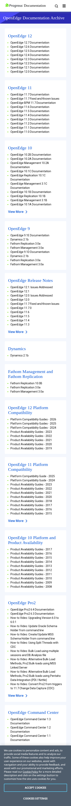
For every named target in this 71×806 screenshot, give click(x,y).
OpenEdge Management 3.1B (28, 200)
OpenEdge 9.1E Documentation (29, 235)
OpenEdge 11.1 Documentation (29, 127)
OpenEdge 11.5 (19, 316)
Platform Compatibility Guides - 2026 (33, 419)
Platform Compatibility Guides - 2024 (33, 427)
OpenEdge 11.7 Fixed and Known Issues (34, 98)
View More (15, 212)
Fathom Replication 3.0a (25, 243)
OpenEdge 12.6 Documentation (29, 46)
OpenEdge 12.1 (19, 291)
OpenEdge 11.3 (19, 324)
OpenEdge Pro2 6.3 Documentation (32, 613)
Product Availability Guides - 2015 (31, 513)
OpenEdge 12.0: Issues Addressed (31, 295)
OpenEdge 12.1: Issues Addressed (31, 287)
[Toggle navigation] (64, 5)
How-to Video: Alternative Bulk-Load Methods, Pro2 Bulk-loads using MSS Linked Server (33, 663)
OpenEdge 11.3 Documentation (29, 119)
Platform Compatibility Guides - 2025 (33, 423)
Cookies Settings (35, 798)
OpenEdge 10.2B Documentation (30, 154)
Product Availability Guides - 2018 (31, 501)
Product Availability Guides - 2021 (31, 440)
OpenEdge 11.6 (19, 312)
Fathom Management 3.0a (27, 247)
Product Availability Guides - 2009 (31, 582)
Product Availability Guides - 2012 (31, 570)
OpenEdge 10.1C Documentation (30, 171)
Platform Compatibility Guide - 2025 (32, 476)
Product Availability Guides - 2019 (31, 448)
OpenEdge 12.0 (19, 299)
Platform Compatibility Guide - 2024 (32, 480)
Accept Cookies (35, 787)
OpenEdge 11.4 (19, 320)
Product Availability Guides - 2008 (31, 586)
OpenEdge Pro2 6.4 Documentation (32, 609)
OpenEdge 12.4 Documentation (29, 55)
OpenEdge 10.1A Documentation (30, 204)
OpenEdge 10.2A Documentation (30, 158)
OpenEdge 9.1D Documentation (30, 251)
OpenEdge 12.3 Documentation (29, 59)
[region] (35, 775)
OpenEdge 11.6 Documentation (29, 106)
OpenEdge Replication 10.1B (28, 196)
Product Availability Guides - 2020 (31, 444)
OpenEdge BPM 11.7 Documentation (33, 102)
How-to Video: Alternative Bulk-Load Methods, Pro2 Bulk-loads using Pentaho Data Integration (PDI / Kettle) (35, 676)
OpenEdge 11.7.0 (21, 307)
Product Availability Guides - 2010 (31, 578)
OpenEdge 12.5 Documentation (29, 50)
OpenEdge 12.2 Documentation (29, 63)
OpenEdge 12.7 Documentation (29, 42)
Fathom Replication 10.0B (26, 383)
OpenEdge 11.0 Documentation (29, 131)
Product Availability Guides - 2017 (31, 505)
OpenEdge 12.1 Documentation (29, 67)
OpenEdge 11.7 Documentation (29, 94)
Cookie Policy (30, 771)
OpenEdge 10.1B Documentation (30, 192)
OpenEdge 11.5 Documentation (29, 111)
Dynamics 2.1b (19, 239)
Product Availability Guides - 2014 (31, 561)
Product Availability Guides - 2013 (31, 566)
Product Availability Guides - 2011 (31, 574)
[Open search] (56, 5)
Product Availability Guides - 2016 (31, 509)
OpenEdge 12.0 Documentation (29, 71)
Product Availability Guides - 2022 (31, 436)
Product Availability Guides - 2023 (31, 431)
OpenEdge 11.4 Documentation (29, 115)
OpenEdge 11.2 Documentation (29, 123)
